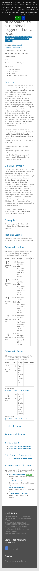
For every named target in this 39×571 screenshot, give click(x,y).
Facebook (13, 549)
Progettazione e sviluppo (15, 561)
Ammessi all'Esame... (16, 434)
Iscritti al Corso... (14, 426)
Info (23, 18)
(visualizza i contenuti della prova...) (17, 390)
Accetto (17, 18)
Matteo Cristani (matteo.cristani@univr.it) (13, 46)
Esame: (20, 446)
